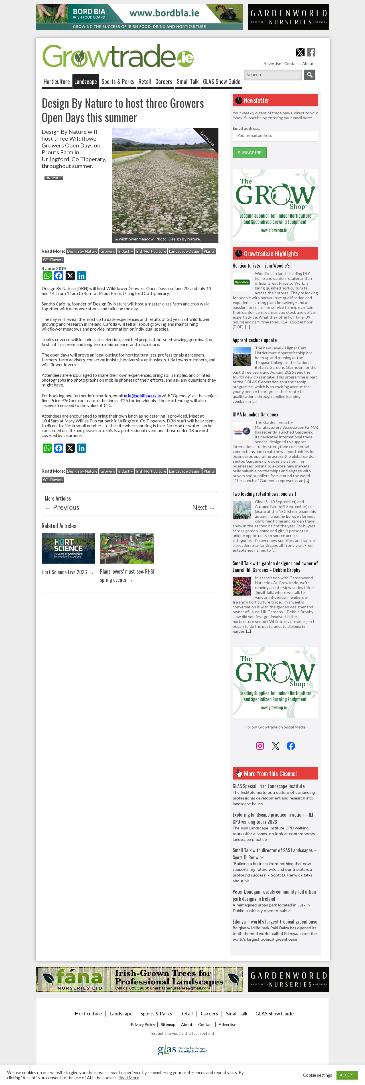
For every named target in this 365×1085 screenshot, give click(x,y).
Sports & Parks (118, 81)
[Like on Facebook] (311, 52)
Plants (209, 251)
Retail (145, 81)
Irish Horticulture (151, 251)
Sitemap (168, 1024)
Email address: (246, 128)
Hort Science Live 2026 (64, 572)
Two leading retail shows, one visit (264, 493)
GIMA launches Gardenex (255, 414)
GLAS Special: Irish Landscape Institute (269, 786)
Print (52, 178)
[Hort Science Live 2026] (68, 564)
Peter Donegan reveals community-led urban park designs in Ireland (274, 895)
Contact (291, 63)
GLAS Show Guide (221, 81)
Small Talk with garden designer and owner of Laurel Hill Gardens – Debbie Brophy (275, 566)
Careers (163, 81)
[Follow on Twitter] (300, 52)
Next (203, 507)
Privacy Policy (143, 1024)
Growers (107, 251)
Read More (128, 1077)
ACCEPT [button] (347, 1075)
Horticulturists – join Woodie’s (261, 265)
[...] (247, 326)
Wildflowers (53, 259)
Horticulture (57, 81)
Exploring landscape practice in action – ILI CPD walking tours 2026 (273, 818)
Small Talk (187, 81)
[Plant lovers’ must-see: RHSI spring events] (127, 564)
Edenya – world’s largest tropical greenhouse (275, 921)
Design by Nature (82, 251)
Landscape (85, 81)
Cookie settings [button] (317, 1075)
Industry (125, 251)
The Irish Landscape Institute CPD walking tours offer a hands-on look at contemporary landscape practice (274, 834)
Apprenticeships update (255, 339)
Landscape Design (184, 251)
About (308, 63)
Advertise (272, 63)
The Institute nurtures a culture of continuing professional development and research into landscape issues (274, 798)
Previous (62, 507)
